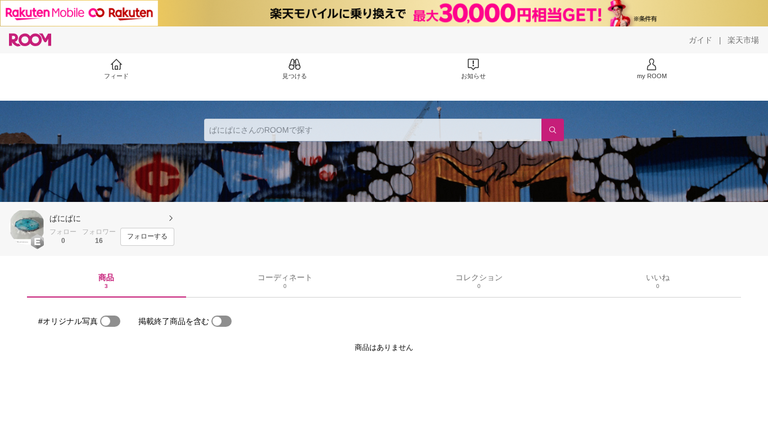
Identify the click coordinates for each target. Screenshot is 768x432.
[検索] (552, 130)
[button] (27, 227)
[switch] (110, 321)
